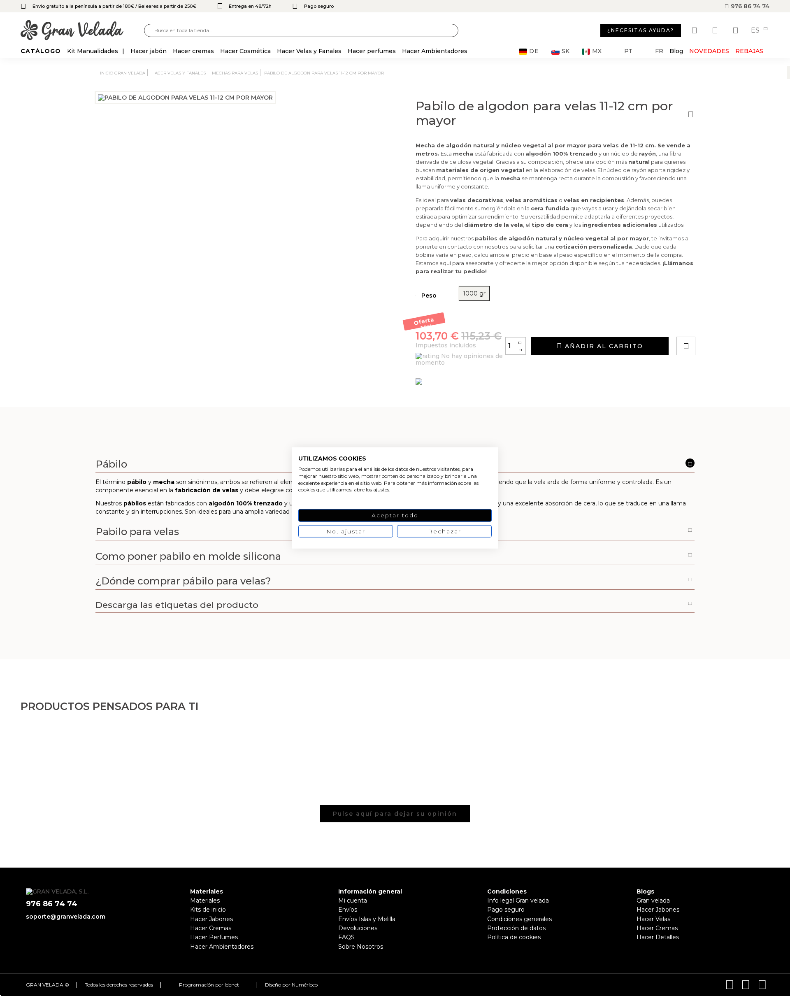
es (756, 30)
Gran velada (653, 900)
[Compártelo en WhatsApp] (717, 323)
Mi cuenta (352, 900)
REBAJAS (749, 51)
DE (534, 51)
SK (565, 51)
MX (597, 51)
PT (628, 51)
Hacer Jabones (211, 919)
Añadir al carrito (602, 346)
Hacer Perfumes (214, 937)
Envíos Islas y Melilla (366, 919)
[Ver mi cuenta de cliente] (716, 30)
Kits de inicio (208, 909)
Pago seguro (506, 909)
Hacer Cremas (210, 928)
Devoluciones (357, 928)
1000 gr (474, 293)
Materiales (205, 900)
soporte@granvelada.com (65, 916)
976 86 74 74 (749, 6)
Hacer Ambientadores (221, 946)
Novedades (709, 51)
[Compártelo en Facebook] (726, 323)
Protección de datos (516, 928)
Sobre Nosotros (360, 946)
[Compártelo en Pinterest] (736, 323)
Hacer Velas (653, 919)
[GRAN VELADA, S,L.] (82, 31)
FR (659, 51)
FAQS (346, 937)
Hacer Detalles (658, 937)
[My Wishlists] (695, 30)
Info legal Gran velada (518, 900)
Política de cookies (514, 937)
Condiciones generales (519, 919)
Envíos (347, 909)
